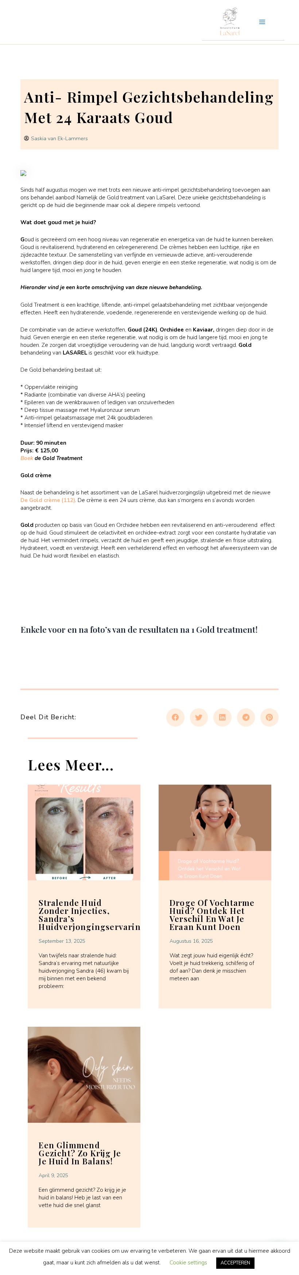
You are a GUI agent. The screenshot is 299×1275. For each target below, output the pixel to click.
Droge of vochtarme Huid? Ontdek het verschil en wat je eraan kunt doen (212, 914)
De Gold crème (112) (47, 500)
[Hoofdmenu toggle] (262, 22)
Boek (27, 458)
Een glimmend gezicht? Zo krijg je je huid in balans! (80, 1153)
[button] (175, 717)
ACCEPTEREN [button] (235, 1263)
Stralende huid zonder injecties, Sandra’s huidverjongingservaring (92, 914)
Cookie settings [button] (188, 1262)
